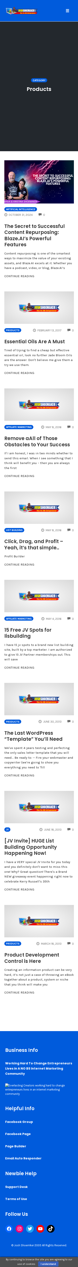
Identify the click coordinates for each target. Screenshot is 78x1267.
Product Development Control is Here (31, 958)
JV (7, 829)
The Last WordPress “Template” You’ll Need (33, 736)
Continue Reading (19, 276)
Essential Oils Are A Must (34, 341)
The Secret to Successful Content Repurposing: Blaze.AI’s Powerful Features (34, 235)
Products (13, 330)
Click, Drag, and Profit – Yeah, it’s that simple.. (33, 544)
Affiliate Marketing (19, 427)
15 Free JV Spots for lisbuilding (28, 633)
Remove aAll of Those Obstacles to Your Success (37, 441)
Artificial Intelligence (20, 209)
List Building (14, 530)
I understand (48, 1263)
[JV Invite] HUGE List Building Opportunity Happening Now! (30, 847)
